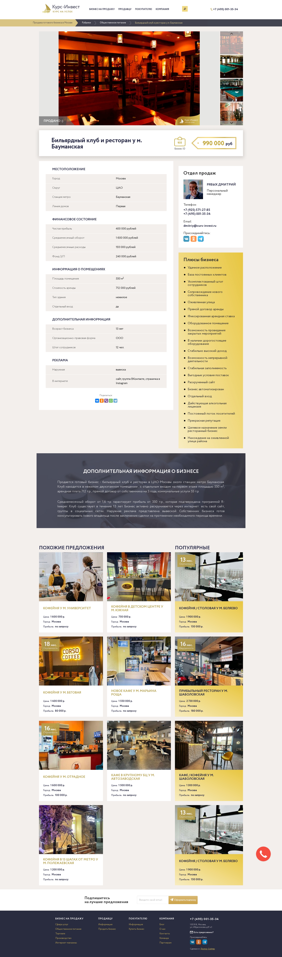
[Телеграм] (201, 241)
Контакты (164, 933)
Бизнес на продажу (102, 9)
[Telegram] (115, 401)
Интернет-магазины (66, 942)
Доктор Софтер (208, 948)
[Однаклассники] (199, 943)
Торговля (60, 933)
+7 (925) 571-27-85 (196, 210)
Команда (164, 938)
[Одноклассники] (102, 401)
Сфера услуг (61, 924)
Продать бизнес (107, 929)
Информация (105, 924)
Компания (162, 9)
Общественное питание (113, 22)
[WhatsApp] (111, 401)
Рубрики (86, 22)
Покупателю (143, 9)
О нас (162, 929)
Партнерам (165, 942)
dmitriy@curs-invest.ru (199, 225)
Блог (161, 924)
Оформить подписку (185, 900)
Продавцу (125, 9)
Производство (63, 938)
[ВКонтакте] (97, 401)
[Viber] (106, 401)
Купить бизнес (136, 929)
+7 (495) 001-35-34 (225, 9)
